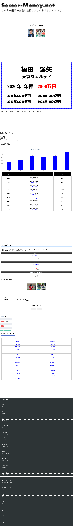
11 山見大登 (17, 349)
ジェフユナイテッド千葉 (6, 453)
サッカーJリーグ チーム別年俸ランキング (16, 21)
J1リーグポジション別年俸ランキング (8, 487)
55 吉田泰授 (17, 378)
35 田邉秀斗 (52, 367)
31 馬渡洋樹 (17, 367)
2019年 (3, 506)
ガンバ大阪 (34, 186)
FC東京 (3, 411)
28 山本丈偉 (52, 362)
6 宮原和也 (52, 341)
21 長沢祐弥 (17, 357)
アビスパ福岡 (4, 439)
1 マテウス (17, 338)
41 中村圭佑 (17, 373)
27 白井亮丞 (17, 362)
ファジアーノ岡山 (5, 472)
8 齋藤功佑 (52, 344)
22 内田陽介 (52, 357)
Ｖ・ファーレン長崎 (5, 474)
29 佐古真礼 (17, 365)
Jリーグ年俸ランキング (36, 255)
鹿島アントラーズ (5, 404)
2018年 (3, 508)
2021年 (3, 501)
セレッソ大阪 (4, 430)
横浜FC (3, 418)
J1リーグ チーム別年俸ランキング (7, 482)
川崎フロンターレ (5, 413)
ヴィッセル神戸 (4, 432)
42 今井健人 (52, 373)
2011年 (3, 524)
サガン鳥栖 (4, 441)
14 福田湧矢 (17, 352)
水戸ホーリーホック (5, 448)
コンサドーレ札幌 (5, 399)
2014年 (3, 517)
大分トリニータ (4, 444)
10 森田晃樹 (52, 346)
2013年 (3, 520)
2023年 (3, 496)
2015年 (3, 515)
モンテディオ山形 (5, 446)
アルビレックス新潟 (5, 465)
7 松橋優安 (17, 344)
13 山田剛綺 (52, 349)
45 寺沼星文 (17, 375)
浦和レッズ (4, 406)
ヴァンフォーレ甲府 (5, 460)
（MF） (36, 265)
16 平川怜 (18, 354)
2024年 (3, 494)
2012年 (3, 522)
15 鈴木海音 (52, 352)
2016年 (3, 513)
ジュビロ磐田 (4, 467)
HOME (2, 21)
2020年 (3, 503)
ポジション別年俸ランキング (36, 264)
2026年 (3, 489)
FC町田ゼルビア (4, 458)
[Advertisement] (36, 47)
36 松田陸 (18, 370)
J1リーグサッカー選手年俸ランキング (8, 480)
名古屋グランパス (5, 425)
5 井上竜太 (17, 341)
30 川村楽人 (52, 365)
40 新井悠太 (52, 370)
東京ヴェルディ (31, 21)
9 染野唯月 (17, 346)
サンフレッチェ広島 (5, 434)
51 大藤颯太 (52, 375)
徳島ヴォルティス (5, 437)
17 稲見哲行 (52, 354)
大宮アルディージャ (5, 451)
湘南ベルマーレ (4, 420)
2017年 (3, 510)
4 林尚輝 (52, 338)
